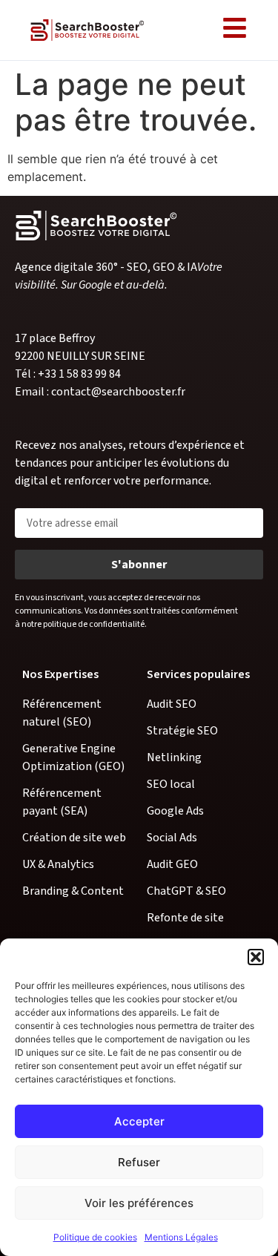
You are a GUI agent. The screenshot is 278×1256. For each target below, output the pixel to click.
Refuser (139, 1162)
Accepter (139, 1121)
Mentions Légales (181, 1237)
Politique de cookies (95, 1237)
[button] (255, 957)
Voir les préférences (139, 1203)
